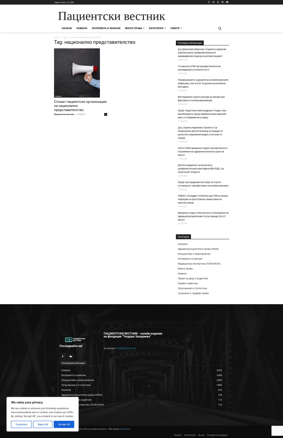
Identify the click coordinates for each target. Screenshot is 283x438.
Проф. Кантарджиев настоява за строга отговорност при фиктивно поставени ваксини (203, 184)
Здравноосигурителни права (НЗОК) (198, 248)
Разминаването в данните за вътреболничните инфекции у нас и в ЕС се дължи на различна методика (203, 83)
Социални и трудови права (193, 293)
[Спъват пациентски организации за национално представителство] (80, 73)
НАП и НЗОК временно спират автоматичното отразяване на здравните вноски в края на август (202, 151)
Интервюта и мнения (190, 258)
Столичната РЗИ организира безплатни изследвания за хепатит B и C (199, 68)
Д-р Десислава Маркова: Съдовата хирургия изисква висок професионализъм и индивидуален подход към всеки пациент (202, 52)
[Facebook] (209, 2)
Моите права (185, 268)
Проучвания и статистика (192, 288)
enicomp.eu (125, 429)
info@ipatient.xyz (126, 348)
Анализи (183, 243)
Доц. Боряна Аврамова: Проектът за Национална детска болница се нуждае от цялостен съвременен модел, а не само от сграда (200, 132)
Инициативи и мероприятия (194, 253)
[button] (220, 28)
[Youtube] (227, 2)
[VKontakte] (70, 356)
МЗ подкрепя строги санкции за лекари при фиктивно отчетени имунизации (201, 99)
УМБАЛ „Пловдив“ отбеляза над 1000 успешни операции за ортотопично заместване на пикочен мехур (203, 199)
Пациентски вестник (64, 114)
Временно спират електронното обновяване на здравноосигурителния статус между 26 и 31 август (203, 216)
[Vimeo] (222, 2)
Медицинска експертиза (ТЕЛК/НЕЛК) (199, 263)
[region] (43, 414)
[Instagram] (213, 2)
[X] (218, 2)
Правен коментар (188, 283)
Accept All (64, 424)
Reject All (43, 424)
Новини (58, 96)
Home (57, 37)
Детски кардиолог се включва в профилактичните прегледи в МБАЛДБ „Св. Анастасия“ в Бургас (201, 168)
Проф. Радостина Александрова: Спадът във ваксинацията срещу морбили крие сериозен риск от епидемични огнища (202, 114)
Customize (21, 424)
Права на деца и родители (193, 278)
